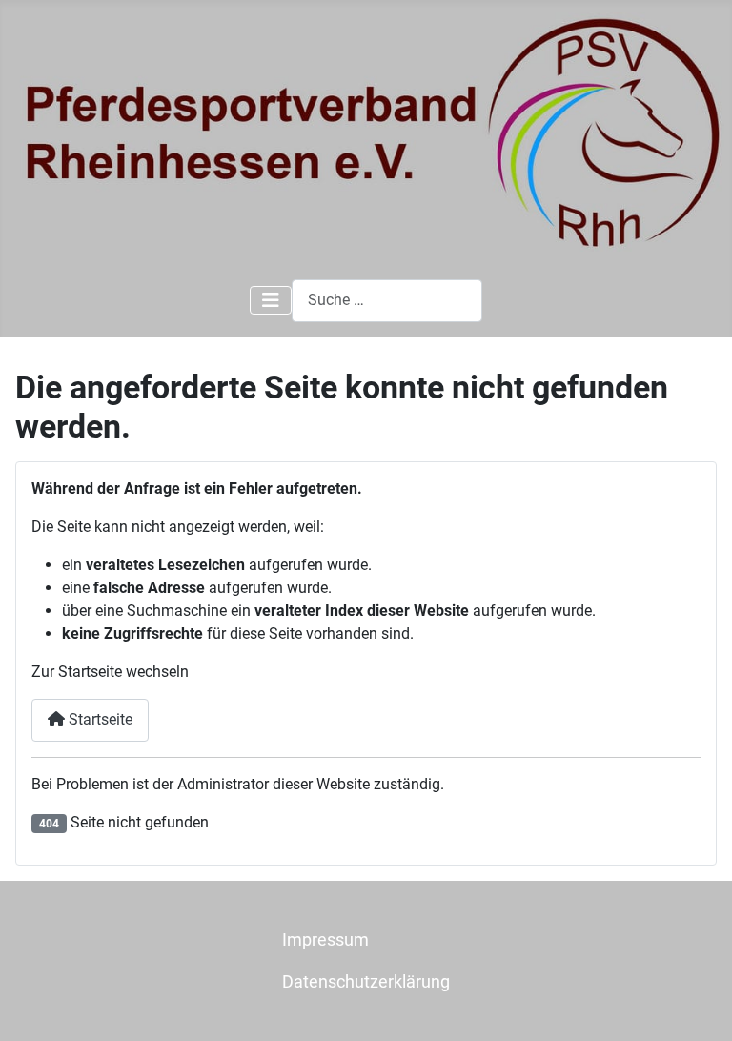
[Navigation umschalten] (271, 300)
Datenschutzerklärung (366, 981)
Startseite (98, 719)
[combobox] (387, 300)
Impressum (325, 939)
